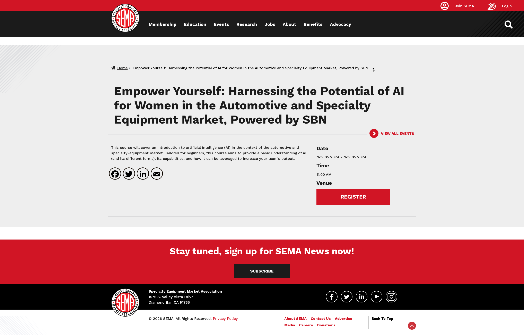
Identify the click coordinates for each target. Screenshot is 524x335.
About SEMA (295, 318)
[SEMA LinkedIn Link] (361, 296)
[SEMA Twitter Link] (346, 296)
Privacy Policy (225, 318)
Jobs (269, 24)
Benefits (313, 24)
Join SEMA (464, 6)
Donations (326, 325)
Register (353, 197)
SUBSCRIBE (262, 271)
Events (221, 24)
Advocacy (340, 24)
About (289, 24)
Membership (162, 24)
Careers (306, 325)
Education (195, 24)
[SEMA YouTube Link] (376, 296)
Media (289, 325)
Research (246, 24)
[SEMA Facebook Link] (332, 296)
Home (122, 68)
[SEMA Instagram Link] (391, 296)
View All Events (397, 133)
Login (507, 6)
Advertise (343, 318)
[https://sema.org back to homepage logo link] (512, 24)
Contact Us (321, 318)
